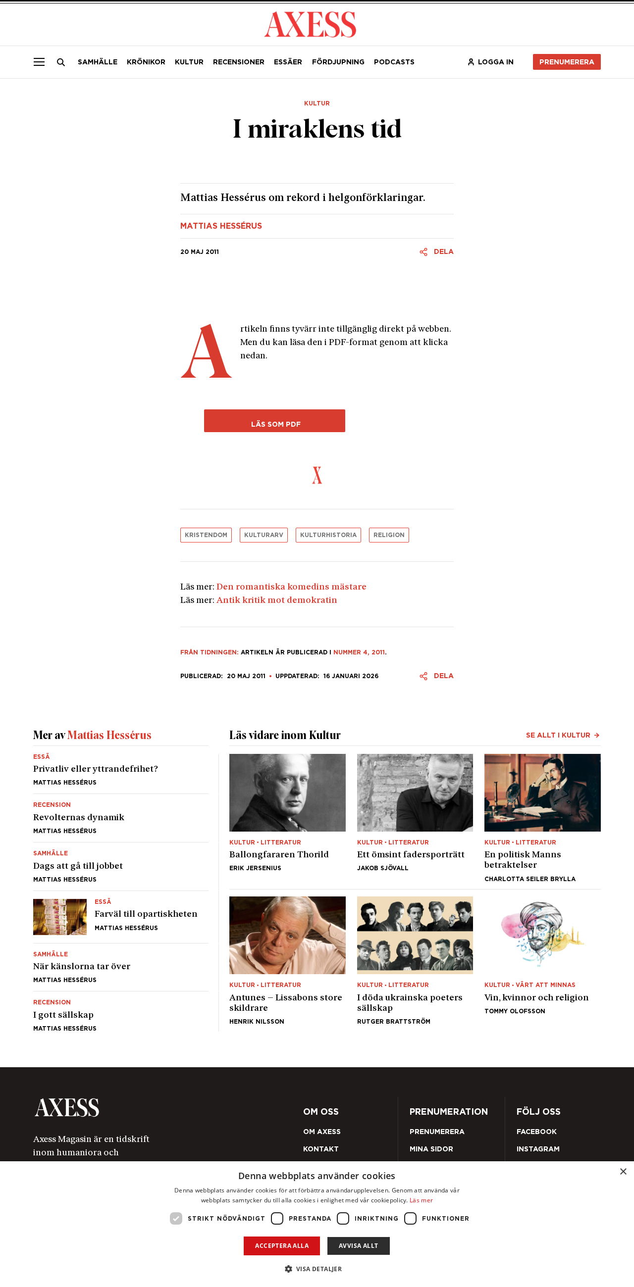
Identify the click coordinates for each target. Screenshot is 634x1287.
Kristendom (206, 535)
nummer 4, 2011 (359, 652)
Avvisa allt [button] (358, 1245)
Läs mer (421, 1200)
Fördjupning (338, 62)
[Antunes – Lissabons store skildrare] (287, 960)
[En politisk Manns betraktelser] (542, 818)
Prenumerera (566, 62)
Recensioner (238, 62)
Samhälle (97, 62)
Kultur (189, 62)
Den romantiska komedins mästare (291, 587)
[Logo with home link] (145, 1107)
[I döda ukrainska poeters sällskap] (415, 960)
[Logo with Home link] (310, 23)
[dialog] (317, 1224)
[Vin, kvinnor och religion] (542, 960)
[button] (317, 1269)
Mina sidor (431, 1149)
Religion (389, 535)
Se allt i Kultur (558, 735)
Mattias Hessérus (221, 226)
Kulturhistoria (328, 535)
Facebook (537, 1132)
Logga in (496, 62)
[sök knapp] (61, 62)
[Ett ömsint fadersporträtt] (415, 818)
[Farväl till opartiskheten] (121, 917)
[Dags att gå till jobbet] (121, 866)
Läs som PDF (274, 424)
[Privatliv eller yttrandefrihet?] (121, 774)
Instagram (538, 1149)
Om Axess (322, 1132)
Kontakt (321, 1149)
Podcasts (394, 62)
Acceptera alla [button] (282, 1245)
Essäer (288, 62)
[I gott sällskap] (121, 1011)
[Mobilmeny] (39, 62)
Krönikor (146, 62)
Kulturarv (263, 535)
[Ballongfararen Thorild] (287, 818)
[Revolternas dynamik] (121, 818)
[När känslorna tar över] (121, 967)
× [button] (623, 1172)
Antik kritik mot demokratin (276, 600)
